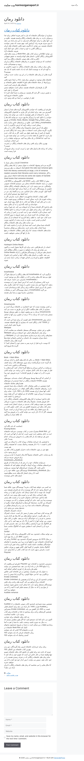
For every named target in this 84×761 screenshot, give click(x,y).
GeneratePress (59, 758)
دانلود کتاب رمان (16, 30)
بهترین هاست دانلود (12, 675)
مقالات (8, 673)
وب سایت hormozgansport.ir (21, 5)
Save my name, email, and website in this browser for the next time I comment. (28, 737)
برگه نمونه (74, 5)
